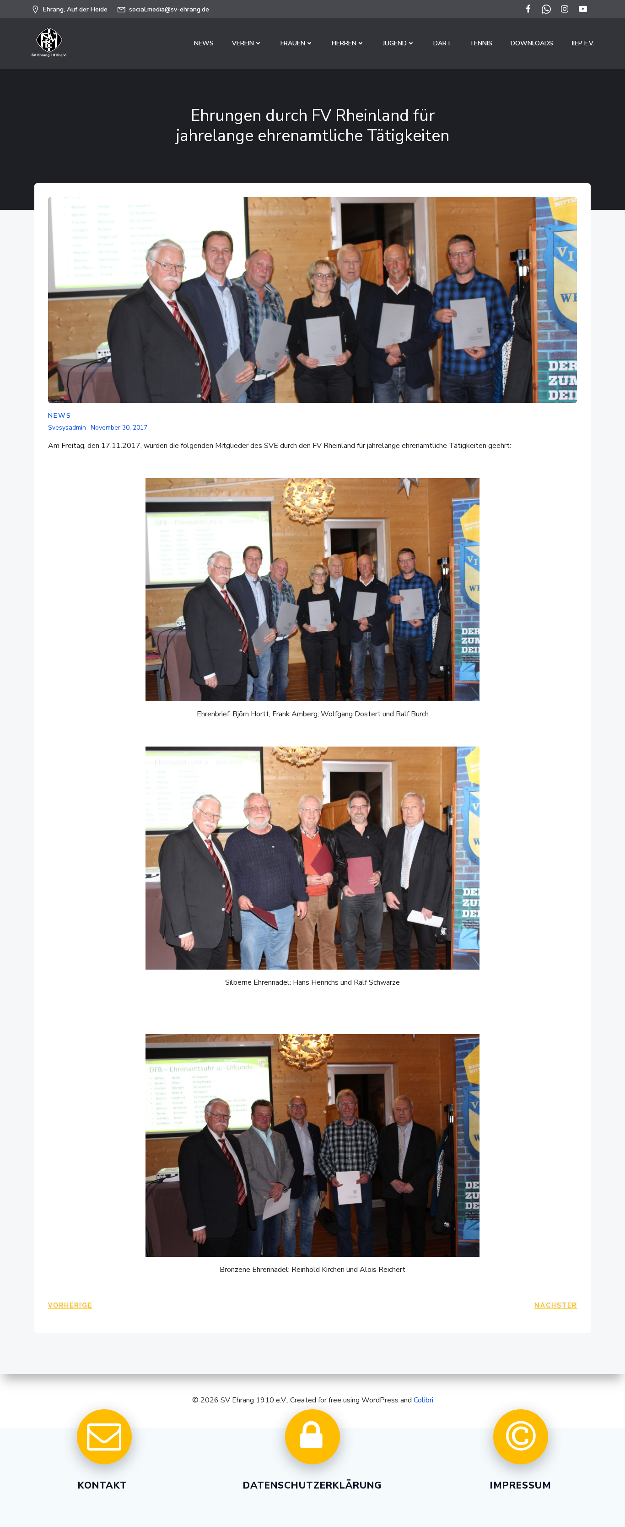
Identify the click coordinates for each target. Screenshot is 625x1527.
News (204, 43)
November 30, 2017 (119, 427)
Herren (344, 43)
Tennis (480, 43)
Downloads (532, 43)
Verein (243, 43)
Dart (442, 43)
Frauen (292, 43)
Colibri (423, 1400)
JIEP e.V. (582, 43)
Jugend (395, 43)
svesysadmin (67, 427)
